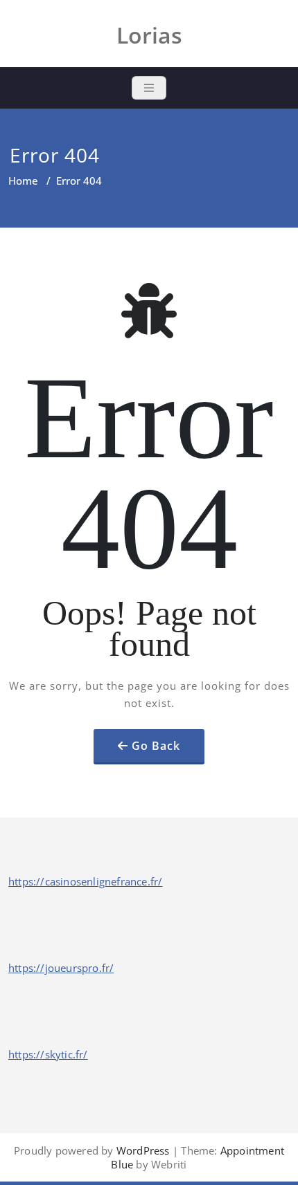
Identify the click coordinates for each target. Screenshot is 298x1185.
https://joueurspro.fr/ (61, 968)
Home (23, 180)
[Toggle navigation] (149, 88)
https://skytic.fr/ (48, 1054)
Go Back (156, 745)
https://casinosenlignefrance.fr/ (85, 881)
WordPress (143, 1150)
